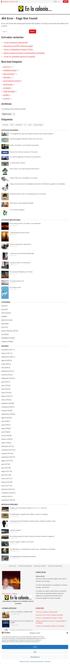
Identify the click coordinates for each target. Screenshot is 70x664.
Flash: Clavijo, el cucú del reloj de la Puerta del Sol (24, 169)
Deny (35, 652)
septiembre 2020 (7, 357)
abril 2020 (4, 368)
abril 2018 (4, 432)
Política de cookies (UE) (55, 566)
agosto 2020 (5, 360)
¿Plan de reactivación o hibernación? (20, 244)
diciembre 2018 (6, 403)
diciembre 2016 (6, 489)
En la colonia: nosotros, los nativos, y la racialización (25, 223)
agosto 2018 (5, 418)
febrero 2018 (5, 439)
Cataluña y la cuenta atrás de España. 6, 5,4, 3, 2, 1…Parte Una (28, 508)
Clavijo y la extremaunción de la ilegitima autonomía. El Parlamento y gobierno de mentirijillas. (37, 184)
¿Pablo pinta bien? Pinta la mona (19, 232)
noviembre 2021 (6, 350)
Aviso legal (12, 566)
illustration (19, 125)
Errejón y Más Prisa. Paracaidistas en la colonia (24, 178)
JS (25, 125)
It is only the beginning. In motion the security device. (25, 157)
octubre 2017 (5, 453)
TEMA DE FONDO (9, 91)
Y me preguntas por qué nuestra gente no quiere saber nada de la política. (31, 134)
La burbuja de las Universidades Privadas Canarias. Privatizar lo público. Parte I (33, 521)
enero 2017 (5, 486)
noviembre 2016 (6, 493)
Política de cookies (24, 661)
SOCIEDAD (6, 88)
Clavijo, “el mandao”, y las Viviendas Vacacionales (24, 145)
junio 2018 (4, 425)
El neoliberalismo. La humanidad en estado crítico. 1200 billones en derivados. (33, 549)
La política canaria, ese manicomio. (20, 262)
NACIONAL (7, 77)
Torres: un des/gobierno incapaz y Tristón (18, 49)
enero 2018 (5, 443)
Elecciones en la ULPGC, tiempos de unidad (18, 46)
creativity (5, 125)
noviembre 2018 (6, 407)
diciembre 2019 (6, 371)
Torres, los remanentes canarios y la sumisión (19, 57)
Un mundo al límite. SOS (17, 281)
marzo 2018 (5, 436)
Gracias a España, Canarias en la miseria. (22, 542)
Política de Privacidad (25, 566)
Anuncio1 (4, 306)
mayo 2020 (5, 364)
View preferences (35, 657)
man (30, 125)
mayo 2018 (5, 428)
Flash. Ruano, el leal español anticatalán (21, 203)
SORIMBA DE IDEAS (9, 70)
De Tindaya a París (15, 287)
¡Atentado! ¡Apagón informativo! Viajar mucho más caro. (26, 139)
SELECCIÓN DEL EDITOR (11, 81)
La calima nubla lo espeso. (17, 163)
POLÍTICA (6, 67)
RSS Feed (40, 608)
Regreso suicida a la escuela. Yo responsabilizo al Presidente (24, 53)
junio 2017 (4, 468)
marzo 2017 (5, 479)
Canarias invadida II (15, 530)
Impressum (47, 661)
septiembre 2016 (7, 500)
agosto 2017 (5, 461)
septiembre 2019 (7, 378)
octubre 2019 (5, 375)
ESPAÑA (6, 95)
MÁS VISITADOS (8, 74)
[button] (67, 633)
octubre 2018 (5, 411)
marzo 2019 (5, 393)
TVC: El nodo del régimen (17, 210)
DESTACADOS (8, 85)
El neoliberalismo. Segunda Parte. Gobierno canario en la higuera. (29, 514)
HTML (12, 125)
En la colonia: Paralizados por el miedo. (21, 272)
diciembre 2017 (6, 446)
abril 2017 (4, 475)
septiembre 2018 (7, 414)
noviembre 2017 (6, 450)
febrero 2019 (5, 396)
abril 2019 (4, 389)
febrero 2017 (5, 482)
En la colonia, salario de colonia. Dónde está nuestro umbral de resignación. (32, 536)
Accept (35, 647)
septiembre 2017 (7, 457)
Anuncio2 (6, 99)
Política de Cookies (40, 566)
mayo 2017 (5, 471)
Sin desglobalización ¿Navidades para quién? (23, 556)
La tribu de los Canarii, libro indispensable (22, 253)
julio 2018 (4, 421)
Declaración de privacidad (37, 661)
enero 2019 (5, 400)
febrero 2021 (5, 353)
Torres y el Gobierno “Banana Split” (16, 42)
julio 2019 (4, 382)
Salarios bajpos (38, 125)
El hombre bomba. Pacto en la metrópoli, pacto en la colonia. (28, 194)
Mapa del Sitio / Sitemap (9, 594)
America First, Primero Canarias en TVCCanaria (23, 152)
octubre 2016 (5, 496)
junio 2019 (4, 385)
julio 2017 (4, 464)
